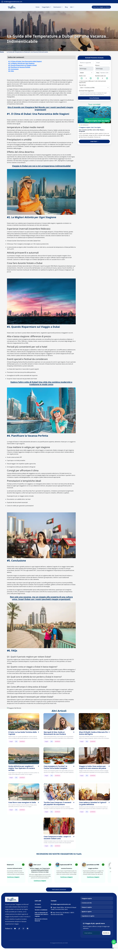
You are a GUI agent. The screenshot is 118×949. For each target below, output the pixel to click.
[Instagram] (23, 928)
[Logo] (12, 7)
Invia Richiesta (94, 98)
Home (37, 7)
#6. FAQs (11, 71)
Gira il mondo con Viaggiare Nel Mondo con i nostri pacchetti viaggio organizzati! (40, 108)
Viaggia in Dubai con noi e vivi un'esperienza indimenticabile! (41, 166)
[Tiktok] (19, 928)
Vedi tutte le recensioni (59, 889)
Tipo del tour (82, 85)
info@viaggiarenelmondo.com (13, 1)
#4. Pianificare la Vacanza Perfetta (19, 67)
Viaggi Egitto (46, 7)
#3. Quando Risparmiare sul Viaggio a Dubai (22, 65)
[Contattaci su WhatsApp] (114, 942)
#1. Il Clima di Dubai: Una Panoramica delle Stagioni (25, 61)
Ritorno (97, 65)
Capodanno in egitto (88, 916)
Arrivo (80, 65)
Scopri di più (93, 141)
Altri (71, 7)
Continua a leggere (108, 877)
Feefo (79, 854)
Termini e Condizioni (41, 910)
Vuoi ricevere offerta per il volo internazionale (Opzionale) (92, 81)
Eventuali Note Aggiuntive (86, 90)
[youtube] (15, 928)
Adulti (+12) (82, 75)
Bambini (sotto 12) (100, 75)
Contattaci (38, 907)
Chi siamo (38, 904)
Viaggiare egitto (87, 898)
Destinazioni (57, 7)
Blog (66, 7)
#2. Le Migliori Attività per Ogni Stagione (21, 63)
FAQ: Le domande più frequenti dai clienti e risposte (41, 914)
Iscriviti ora (106, 933)
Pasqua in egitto (87, 907)
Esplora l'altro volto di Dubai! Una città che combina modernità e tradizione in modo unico (41, 383)
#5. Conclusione (13, 69)
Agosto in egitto (87, 911)
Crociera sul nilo (87, 903)
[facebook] (27, 928)
